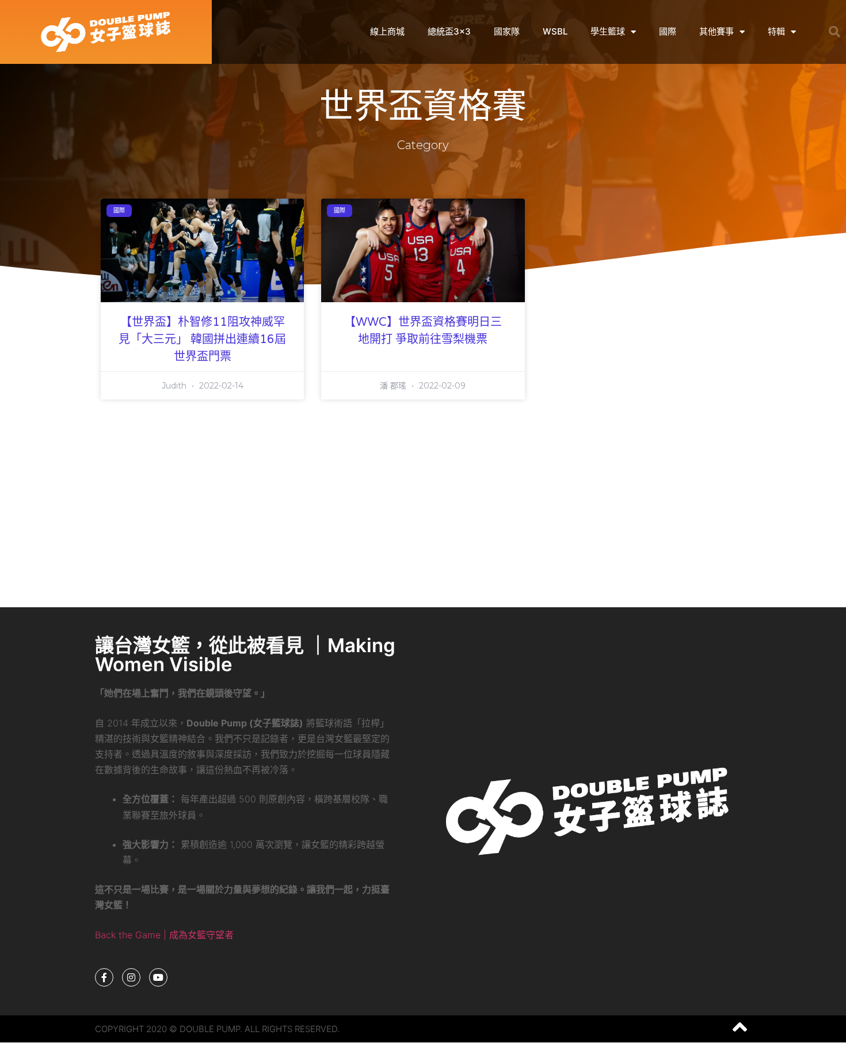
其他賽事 (716, 31)
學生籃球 (607, 31)
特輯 (776, 31)
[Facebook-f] (104, 977)
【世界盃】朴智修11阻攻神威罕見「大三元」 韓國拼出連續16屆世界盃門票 (202, 339)
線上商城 (387, 31)
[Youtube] (158, 977)
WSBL (555, 31)
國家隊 (507, 31)
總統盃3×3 (449, 31)
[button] (834, 31)
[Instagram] (131, 977)
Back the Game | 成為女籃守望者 (164, 935)
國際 (667, 31)
